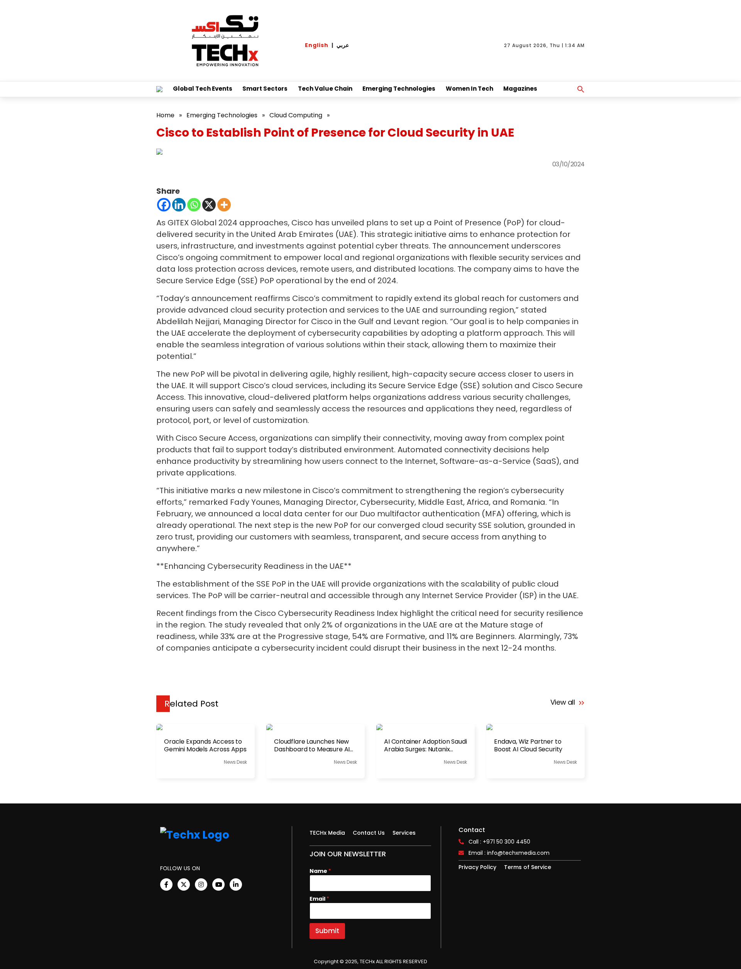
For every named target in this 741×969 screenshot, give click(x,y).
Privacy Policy (477, 867)
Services (404, 833)
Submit (327, 930)
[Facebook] (164, 204)
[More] (224, 204)
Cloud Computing (295, 115)
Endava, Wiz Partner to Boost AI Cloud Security (528, 745)
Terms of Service (527, 867)
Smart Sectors (265, 89)
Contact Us (369, 833)
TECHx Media (327, 833)
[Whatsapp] (194, 204)
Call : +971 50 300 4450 (499, 842)
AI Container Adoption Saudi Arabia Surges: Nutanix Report (425, 745)
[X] (209, 204)
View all (563, 702)
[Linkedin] (179, 204)
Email (319, 899)
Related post (191, 704)
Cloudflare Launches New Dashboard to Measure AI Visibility (312, 745)
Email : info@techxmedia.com (509, 853)
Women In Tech (469, 89)
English (316, 45)
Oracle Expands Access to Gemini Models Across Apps (205, 745)
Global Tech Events (202, 89)
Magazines (520, 89)
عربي (343, 45)
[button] (581, 89)
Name (320, 871)
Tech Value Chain (325, 89)
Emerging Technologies (398, 89)
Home (165, 115)
